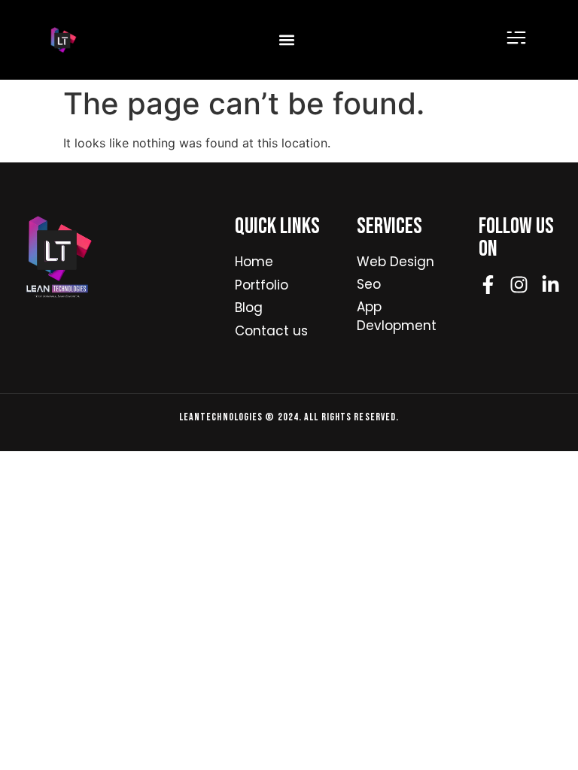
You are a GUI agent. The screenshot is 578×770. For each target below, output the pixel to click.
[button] (286, 40)
